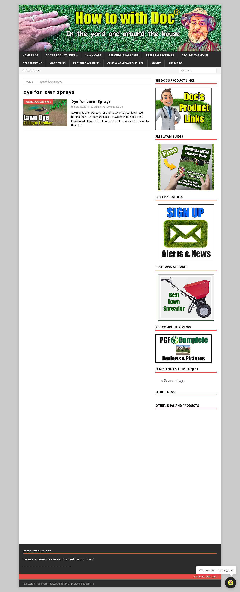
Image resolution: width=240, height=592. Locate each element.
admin (97, 106)
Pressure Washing (86, 63)
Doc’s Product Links (60, 55)
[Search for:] (198, 70)
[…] (80, 125)
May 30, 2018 (81, 106)
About (156, 63)
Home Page (30, 55)
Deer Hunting (32, 63)
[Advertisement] (183, 477)
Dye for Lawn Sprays (90, 101)
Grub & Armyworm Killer (125, 63)
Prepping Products (160, 55)
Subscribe (175, 63)
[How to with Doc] (120, 49)
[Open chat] (230, 582)
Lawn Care (93, 55)
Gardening (58, 63)
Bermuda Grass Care (123, 55)
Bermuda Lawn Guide (206, 576)
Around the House (195, 55)
